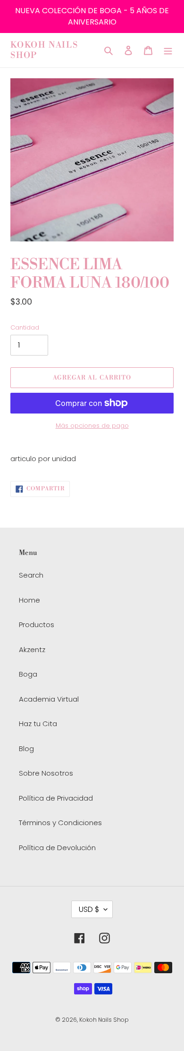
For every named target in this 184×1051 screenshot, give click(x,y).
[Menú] (168, 50)
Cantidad (24, 327)
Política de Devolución (57, 847)
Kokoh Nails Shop (44, 50)
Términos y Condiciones (60, 823)
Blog (26, 748)
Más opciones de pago (92, 425)
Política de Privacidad (56, 798)
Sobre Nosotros (46, 773)
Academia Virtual (49, 699)
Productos (36, 624)
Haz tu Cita (38, 723)
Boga (28, 674)
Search (31, 575)
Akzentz (32, 649)
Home (29, 600)
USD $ (89, 909)
